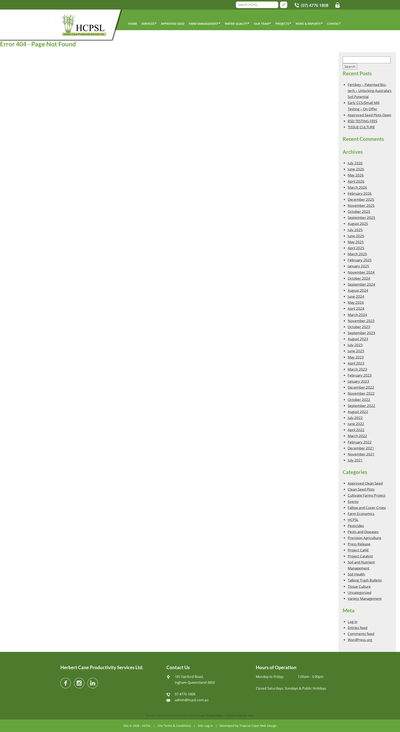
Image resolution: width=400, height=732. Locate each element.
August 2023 (358, 338)
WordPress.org (360, 639)
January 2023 (358, 381)
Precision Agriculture (364, 537)
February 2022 (360, 442)
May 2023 (356, 357)
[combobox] (257, 4)
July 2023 (355, 344)
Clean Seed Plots (361, 489)
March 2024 (357, 314)
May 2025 (356, 241)
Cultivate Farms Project (366, 495)
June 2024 (356, 296)
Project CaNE (358, 550)
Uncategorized (359, 592)
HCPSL (353, 519)
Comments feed (361, 633)
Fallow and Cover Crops (367, 507)
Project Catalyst (360, 556)
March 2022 (357, 435)
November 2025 (361, 205)
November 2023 (361, 320)
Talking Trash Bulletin (365, 580)
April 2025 (356, 248)
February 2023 (360, 375)
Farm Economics (361, 513)
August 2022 (358, 411)
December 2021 (361, 448)
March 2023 (357, 369)
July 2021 (355, 460)
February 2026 (360, 193)
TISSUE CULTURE (361, 127)
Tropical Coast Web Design (258, 726)
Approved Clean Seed (365, 483)
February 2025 (360, 260)
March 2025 (357, 254)
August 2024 (358, 290)
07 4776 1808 (185, 694)
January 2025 (358, 266)
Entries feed (357, 627)
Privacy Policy (214, 715)
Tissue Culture (359, 586)
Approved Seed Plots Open (369, 115)
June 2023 (356, 351)
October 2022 (359, 399)
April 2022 (356, 429)
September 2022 (361, 405)
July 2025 (355, 229)
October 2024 (359, 278)
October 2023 (359, 326)
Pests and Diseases (363, 531)
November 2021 (361, 454)
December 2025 (361, 199)
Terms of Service (237, 715)
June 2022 (356, 423)
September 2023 (361, 332)
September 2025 (361, 217)
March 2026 (357, 187)
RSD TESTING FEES (362, 121)
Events (353, 501)
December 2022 (361, 387)
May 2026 (356, 175)
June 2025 (356, 235)
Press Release (359, 544)
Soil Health (356, 574)
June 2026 (356, 169)
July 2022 (355, 417)
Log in (352, 621)
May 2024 (356, 302)
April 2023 (356, 363)
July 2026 (355, 163)
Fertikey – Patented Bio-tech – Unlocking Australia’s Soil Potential (369, 90)
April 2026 (356, 181)
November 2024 (361, 272)
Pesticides (356, 525)
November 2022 (361, 393)
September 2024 (361, 284)
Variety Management (365, 598)
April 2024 (356, 308)
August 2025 (358, 223)
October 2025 (359, 211)
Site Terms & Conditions (174, 726)
